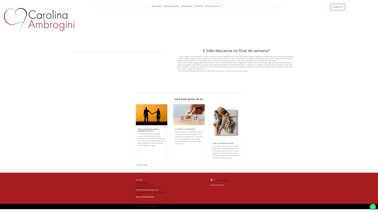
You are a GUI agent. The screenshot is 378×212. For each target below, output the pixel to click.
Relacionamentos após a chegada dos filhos (148, 130)
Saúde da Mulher (171, 6)
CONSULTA (337, 7)
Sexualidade (187, 6)
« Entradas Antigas (142, 165)
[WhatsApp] (373, 207)
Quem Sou (156, 6)
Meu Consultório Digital (150, 206)
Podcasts (199, 6)
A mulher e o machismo (185, 129)
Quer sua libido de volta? (223, 143)
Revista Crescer (212, 6)
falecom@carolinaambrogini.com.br (147, 190)
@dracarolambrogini (217, 185)
